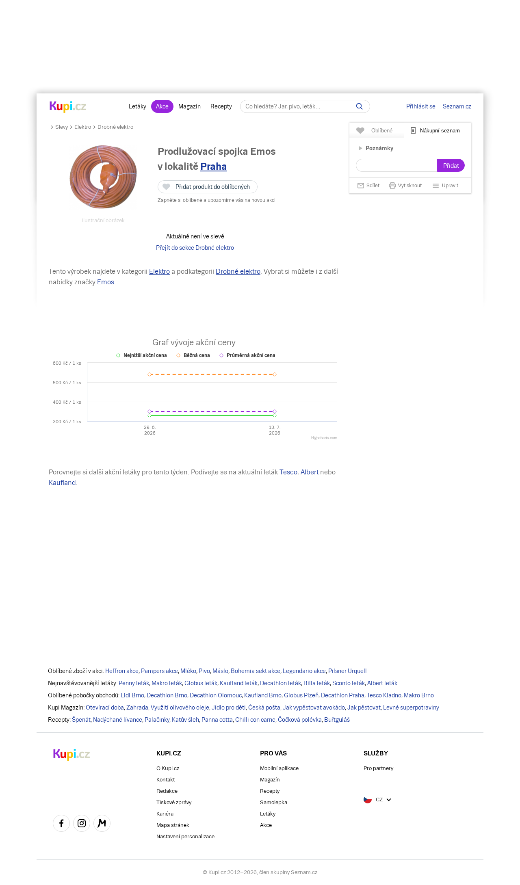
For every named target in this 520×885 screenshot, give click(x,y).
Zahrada (137, 707)
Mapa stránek (172, 825)
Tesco (288, 472)
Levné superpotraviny (411, 707)
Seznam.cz (457, 106)
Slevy (61, 127)
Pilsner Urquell (347, 671)
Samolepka (273, 802)
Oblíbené (381, 131)
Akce (162, 106)
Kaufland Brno (263, 695)
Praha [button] (213, 166)
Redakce (167, 791)
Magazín (189, 106)
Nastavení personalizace (185, 836)
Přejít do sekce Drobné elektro (195, 248)
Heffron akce (122, 671)
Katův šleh (185, 719)
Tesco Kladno (384, 695)
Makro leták (167, 683)
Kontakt (165, 780)
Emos (105, 282)
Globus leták (200, 683)
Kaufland (62, 483)
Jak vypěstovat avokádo (314, 707)
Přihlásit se (421, 106)
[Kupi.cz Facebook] (61, 824)
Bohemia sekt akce (255, 671)
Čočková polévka (300, 719)
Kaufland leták (239, 683)
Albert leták (382, 683)
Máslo (220, 671)
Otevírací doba (105, 707)
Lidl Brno (132, 695)
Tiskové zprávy (173, 802)
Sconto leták (348, 683)
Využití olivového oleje (180, 707)
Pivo (204, 671)
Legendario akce (304, 671)
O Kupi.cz (167, 768)
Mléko (188, 671)
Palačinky (157, 719)
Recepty (221, 106)
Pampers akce (159, 671)
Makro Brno (419, 695)
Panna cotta (217, 719)
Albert (309, 472)
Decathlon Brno (167, 695)
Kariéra (164, 814)
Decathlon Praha (342, 695)
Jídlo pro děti (229, 707)
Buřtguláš (337, 719)
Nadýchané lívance (117, 719)
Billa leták (316, 683)
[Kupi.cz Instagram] (81, 824)
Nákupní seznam (440, 131)
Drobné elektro (115, 127)
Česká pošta (264, 707)
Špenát (81, 719)
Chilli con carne (255, 719)
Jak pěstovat (364, 707)
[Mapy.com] (101, 824)
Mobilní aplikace (279, 768)
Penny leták (134, 683)
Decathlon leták (280, 683)
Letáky (137, 106)
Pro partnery (378, 768)
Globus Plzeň (301, 695)
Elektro (82, 127)
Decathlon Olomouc (216, 695)
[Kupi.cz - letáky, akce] (68, 108)
